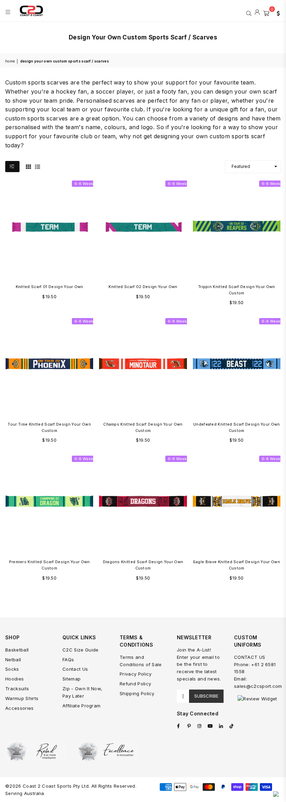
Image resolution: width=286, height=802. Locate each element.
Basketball (17, 650)
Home (10, 61)
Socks (12, 669)
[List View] (37, 166)
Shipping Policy (137, 693)
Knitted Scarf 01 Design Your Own (49, 286)
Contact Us (75, 669)
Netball (13, 659)
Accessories (19, 708)
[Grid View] (28, 166)
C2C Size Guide (80, 650)
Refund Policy (135, 683)
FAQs (68, 659)
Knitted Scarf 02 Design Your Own (142, 286)
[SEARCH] (249, 12)
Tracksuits (17, 688)
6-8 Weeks (85, 183)
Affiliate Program (81, 705)
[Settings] (276, 12)
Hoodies (14, 679)
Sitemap (71, 679)
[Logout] (257, 12)
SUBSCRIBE (206, 696)
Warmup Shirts (21, 698)
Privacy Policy (135, 674)
